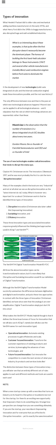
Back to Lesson (28, 428)
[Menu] (3, 2)
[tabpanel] (28, 219)
